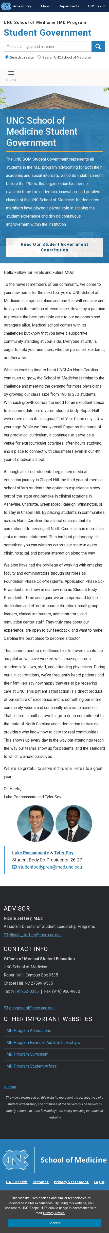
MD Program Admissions (28, 1030)
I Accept (54, 1223)
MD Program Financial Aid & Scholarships (43, 1042)
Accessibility (22, 6)
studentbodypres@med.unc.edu (50, 867)
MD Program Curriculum (27, 1054)
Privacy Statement (71, 1182)
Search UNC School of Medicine (66, 57)
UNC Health (17, 1182)
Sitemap (10, 1087)
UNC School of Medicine (30, 22)
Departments (69, 6)
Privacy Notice (54, 1213)
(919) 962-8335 (25, 991)
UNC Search (97, 6)
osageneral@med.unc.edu (32, 1007)
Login (99, 1182)
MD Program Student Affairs (31, 1066)
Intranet (41, 1182)
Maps (45, 6)
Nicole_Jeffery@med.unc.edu (35, 934)
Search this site (21, 57)
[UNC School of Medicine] (54, 1159)
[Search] (98, 46)
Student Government (48, 32)
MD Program (72, 22)
